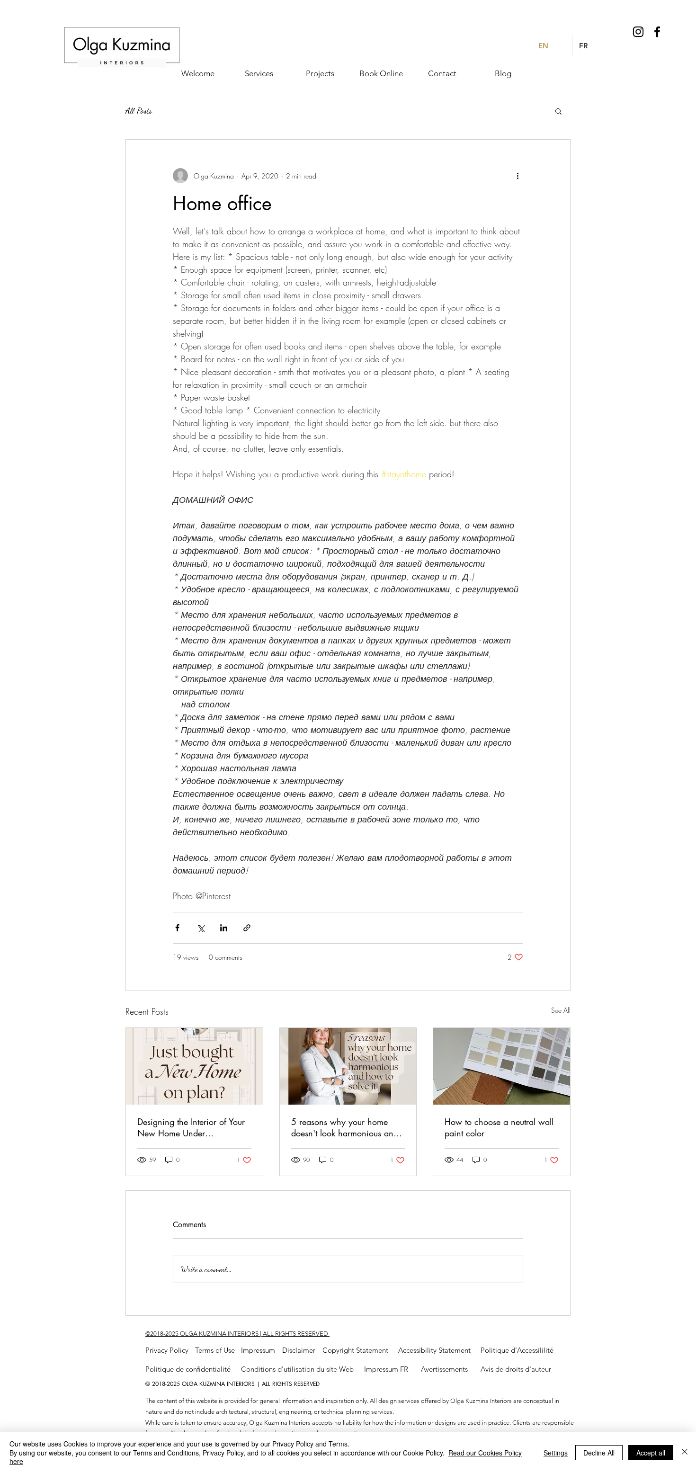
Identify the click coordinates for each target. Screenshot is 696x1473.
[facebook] (657, 32)
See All (561, 1010)
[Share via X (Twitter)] (200, 927)
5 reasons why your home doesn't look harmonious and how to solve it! (344, 1127)
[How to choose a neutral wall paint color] (501, 1066)
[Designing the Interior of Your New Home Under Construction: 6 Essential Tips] (194, 1066)
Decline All (599, 1452)
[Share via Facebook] (177, 927)
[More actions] (517, 175)
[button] (558, 111)
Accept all (650, 1452)
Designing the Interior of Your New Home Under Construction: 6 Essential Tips (191, 1127)
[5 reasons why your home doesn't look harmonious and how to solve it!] (348, 1066)
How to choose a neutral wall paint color (499, 1127)
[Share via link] (246, 927)
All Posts (138, 110)
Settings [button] (556, 1452)
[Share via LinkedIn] (223, 927)
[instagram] (638, 32)
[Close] (684, 1452)
